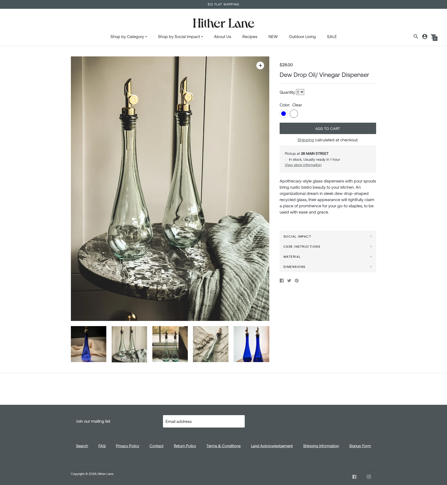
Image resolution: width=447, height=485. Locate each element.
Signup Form (360, 445)
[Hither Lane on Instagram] (369, 477)
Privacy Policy (127, 445)
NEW (273, 36)
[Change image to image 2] (129, 344)
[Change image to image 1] (88, 344)
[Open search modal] (416, 36)
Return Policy (185, 445)
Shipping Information (321, 445)
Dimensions (295, 266)
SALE (332, 36)
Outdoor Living (302, 36)
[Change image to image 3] (170, 344)
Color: (285, 104)
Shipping (305, 139)
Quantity (287, 92)
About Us (222, 36)
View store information (303, 165)
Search (82, 445)
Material (292, 256)
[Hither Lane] (223, 24)
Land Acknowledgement (272, 445)
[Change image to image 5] (251, 344)
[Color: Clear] (294, 113)
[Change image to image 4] (210, 344)
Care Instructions (302, 246)
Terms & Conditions (223, 445)
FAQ (102, 445)
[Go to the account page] (425, 36)
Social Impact (297, 236)
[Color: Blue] (283, 113)
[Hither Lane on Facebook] (354, 477)
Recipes (249, 36)
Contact (156, 445)
